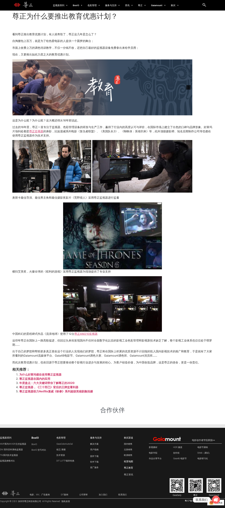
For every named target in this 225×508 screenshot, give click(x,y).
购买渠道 (128, 437)
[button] (60, 5)
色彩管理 (92, 5)
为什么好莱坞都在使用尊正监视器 (40, 374)
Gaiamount (156, 5)
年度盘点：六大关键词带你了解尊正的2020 (47, 383)
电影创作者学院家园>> (203, 440)
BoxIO (76, 5)
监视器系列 (58, 5)
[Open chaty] (216, 500)
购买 (173, 5)
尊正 (140, 5)
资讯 (127, 5)
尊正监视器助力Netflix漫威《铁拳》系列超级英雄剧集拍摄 (56, 391)
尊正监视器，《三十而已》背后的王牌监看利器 (48, 387)
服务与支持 (111, 5)
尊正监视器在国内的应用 (34, 378)
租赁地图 (128, 461)
